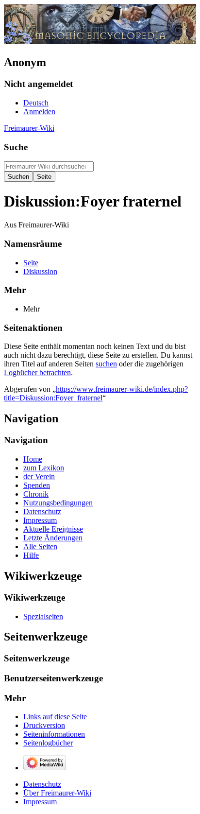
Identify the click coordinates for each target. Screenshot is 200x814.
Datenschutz (42, 784)
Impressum (40, 801)
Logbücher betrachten (37, 372)
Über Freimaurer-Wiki (57, 793)
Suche (16, 147)
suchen (106, 364)
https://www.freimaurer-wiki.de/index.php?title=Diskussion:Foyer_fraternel (96, 393)
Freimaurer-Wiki (29, 128)
